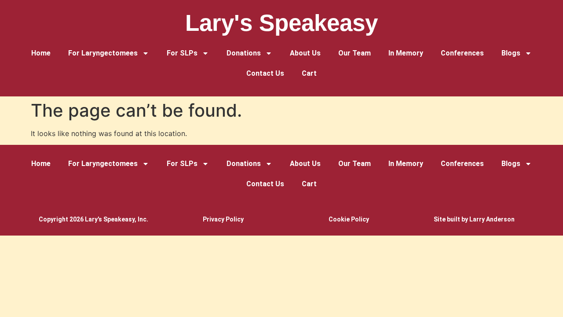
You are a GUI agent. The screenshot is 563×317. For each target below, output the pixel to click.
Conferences (462, 53)
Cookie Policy (349, 219)
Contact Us (265, 73)
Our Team (354, 53)
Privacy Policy (223, 219)
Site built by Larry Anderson (474, 219)
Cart (309, 73)
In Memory (405, 53)
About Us (305, 53)
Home (41, 53)
